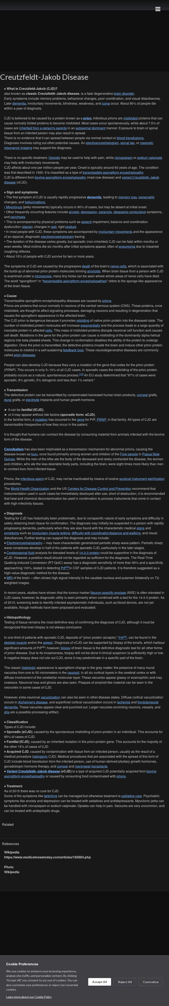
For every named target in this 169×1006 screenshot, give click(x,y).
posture (70, 226)
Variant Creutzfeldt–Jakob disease (33, 771)
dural (8, 399)
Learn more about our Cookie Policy (29, 997)
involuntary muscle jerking (51, 533)
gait (53, 226)
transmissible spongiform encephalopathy (113, 172)
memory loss (127, 197)
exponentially (90, 325)
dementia (19, 103)
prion (87, 118)
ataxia (27, 226)
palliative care (131, 795)
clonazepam (124, 157)
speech (86, 221)
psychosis (18, 216)
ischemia (123, 702)
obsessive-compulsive (129, 211)
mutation (41, 419)
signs (140, 528)
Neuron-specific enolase (108, 592)
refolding (82, 320)
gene (80, 419)
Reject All (125, 982)
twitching (50, 795)
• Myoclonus (13, 207)
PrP (65, 567)
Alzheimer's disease (33, 702)
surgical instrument (133, 478)
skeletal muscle (15, 642)
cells (48, 330)
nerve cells (118, 266)
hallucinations (35, 202)
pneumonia (127, 246)
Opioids (54, 157)
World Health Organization (30, 488)
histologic (29, 667)
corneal (142, 394)
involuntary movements (115, 231)
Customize (150, 982)
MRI (10, 577)
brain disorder (124, 93)
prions (106, 300)
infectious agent (32, 478)
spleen (48, 642)
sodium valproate (149, 157)
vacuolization (50, 697)
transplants (99, 766)
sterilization (156, 478)
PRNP (101, 419)
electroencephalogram (102, 142)
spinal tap (127, 142)
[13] (81, 374)
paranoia (105, 211)
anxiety (74, 211)
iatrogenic (40, 756)
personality (146, 197)
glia (6, 712)
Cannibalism (14, 449)
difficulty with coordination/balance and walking (106, 533)
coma (106, 103)
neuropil (73, 672)
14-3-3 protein (89, 552)
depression (89, 211)
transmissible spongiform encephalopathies (75, 281)
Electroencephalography (24, 542)
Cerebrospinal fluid (20, 552)
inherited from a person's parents (43, 128)
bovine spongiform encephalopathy (60, 177)
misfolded (130, 118)
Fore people (129, 454)
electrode (32, 399)
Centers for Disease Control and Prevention (99, 488)
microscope (43, 276)
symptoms (11, 533)
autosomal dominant (90, 128)
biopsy (65, 647)
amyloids (93, 271)
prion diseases (24, 355)
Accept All (99, 982)
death (86, 266)
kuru (34, 454)
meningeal (82, 766)
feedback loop (73, 350)
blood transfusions (130, 137)
